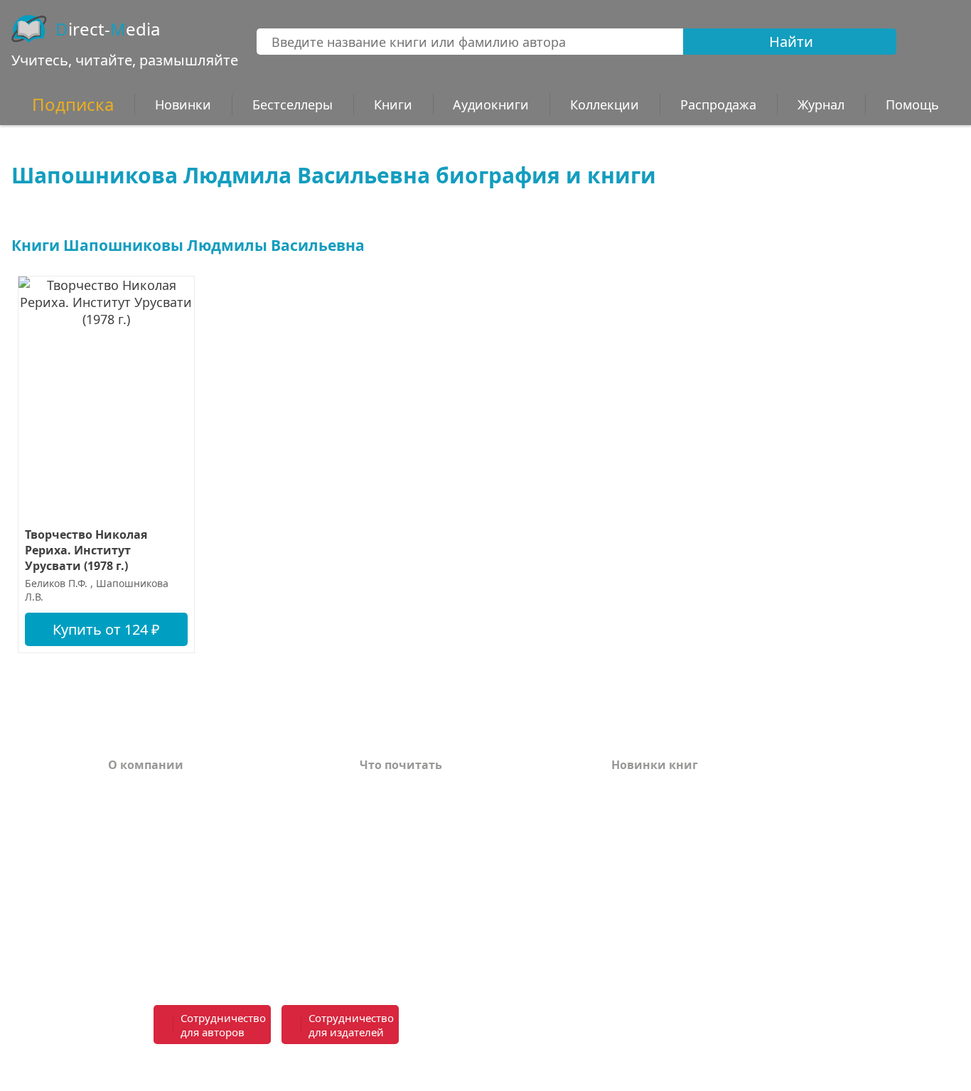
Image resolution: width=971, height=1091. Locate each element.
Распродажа (718, 104)
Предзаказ (140, 895)
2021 (624, 895)
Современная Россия (421, 853)
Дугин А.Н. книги (411, 831)
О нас (124, 874)
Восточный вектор (416, 789)
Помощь (133, 831)
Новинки (183, 104)
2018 (624, 959)
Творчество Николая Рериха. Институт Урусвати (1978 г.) (86, 550)
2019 (624, 938)
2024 (624, 831)
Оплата (130, 789)
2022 (624, 874)
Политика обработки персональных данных (217, 924)
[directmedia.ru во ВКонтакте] (522, 1025)
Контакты (138, 853)
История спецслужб (418, 810)
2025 (624, 810)
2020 (624, 917)
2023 (624, 853)
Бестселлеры (292, 104)
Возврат (132, 810)
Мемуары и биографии (430, 874)
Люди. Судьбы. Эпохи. (426, 932)
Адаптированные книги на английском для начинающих (452, 903)
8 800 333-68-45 (740, 1016)
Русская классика (411, 954)
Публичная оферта (164, 954)
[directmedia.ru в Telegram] (553, 1025)
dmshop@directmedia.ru (750, 1068)
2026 (624, 789)
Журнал (821, 104)
